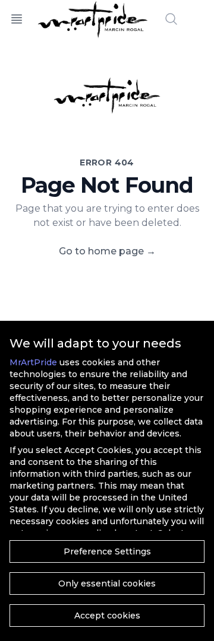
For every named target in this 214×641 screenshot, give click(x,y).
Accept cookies (107, 615)
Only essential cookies (107, 583)
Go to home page (107, 251)
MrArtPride (33, 362)
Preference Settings (107, 551)
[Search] (171, 19)
